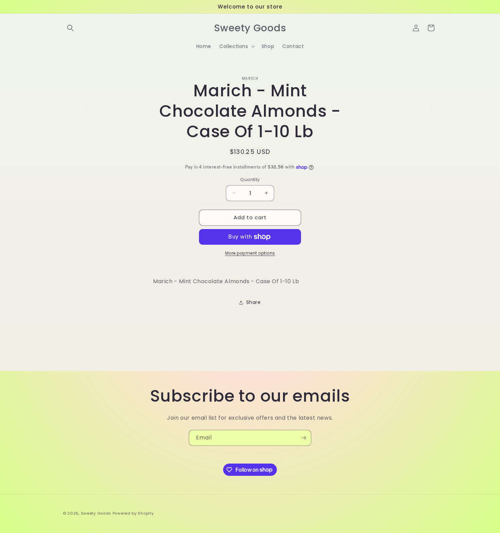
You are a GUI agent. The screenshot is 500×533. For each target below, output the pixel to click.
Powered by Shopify (133, 513)
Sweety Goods (96, 513)
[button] (70, 27)
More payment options (250, 253)
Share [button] (253, 302)
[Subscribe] (303, 438)
